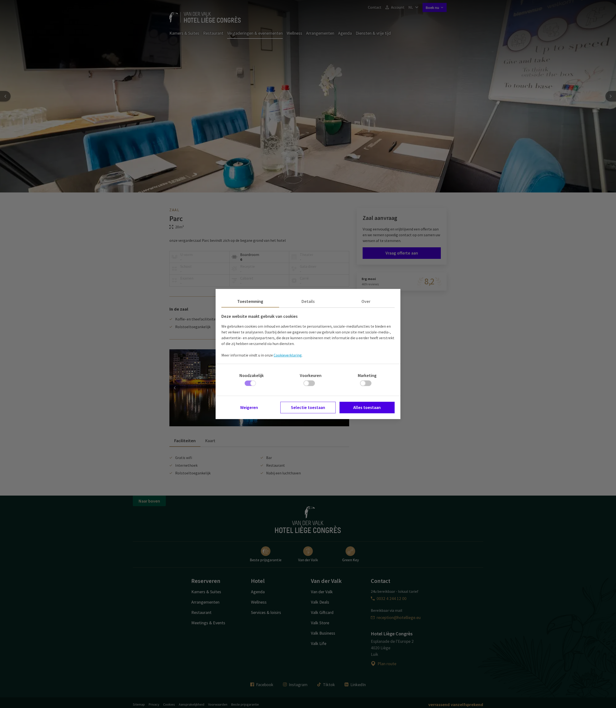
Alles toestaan (367, 407)
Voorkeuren (310, 375)
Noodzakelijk (251, 375)
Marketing (367, 375)
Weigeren (249, 407)
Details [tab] (308, 301)
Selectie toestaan (308, 407)
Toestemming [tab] (250, 301)
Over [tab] (365, 301)
